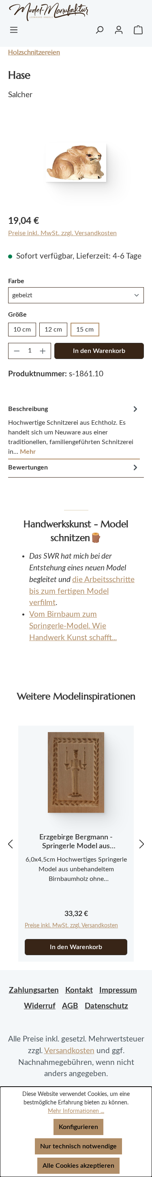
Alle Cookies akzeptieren (78, 1165)
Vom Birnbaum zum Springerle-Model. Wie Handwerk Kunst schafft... (73, 626)
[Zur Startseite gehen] (40, 12)
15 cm (85, 329)
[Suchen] (99, 30)
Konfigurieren (78, 1127)
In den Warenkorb (99, 351)
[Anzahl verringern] (16, 351)
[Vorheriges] (10, 844)
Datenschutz (106, 1006)
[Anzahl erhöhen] (42, 351)
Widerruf (40, 1006)
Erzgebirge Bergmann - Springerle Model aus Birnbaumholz (76, 842)
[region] (76, 162)
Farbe (16, 281)
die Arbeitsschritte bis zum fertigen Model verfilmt (82, 591)
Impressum (118, 990)
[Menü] (14, 30)
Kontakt (79, 990)
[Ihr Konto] (118, 30)
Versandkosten (69, 1051)
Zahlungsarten (34, 990)
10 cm (22, 329)
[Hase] (75, 162)
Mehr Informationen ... (76, 1111)
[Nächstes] (142, 844)
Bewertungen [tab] (28, 467)
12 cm (53, 329)
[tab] (74, 430)
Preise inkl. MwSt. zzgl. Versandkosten (62, 233)
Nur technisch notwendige (78, 1146)
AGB (70, 1006)
